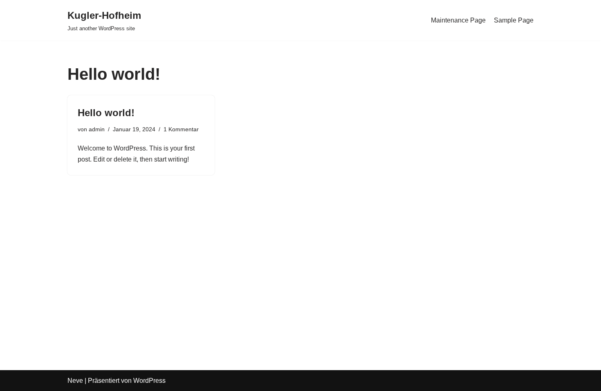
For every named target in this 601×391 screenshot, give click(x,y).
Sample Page (514, 20)
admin (97, 129)
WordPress (149, 380)
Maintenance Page (458, 20)
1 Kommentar (181, 129)
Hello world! (106, 112)
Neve (75, 380)
